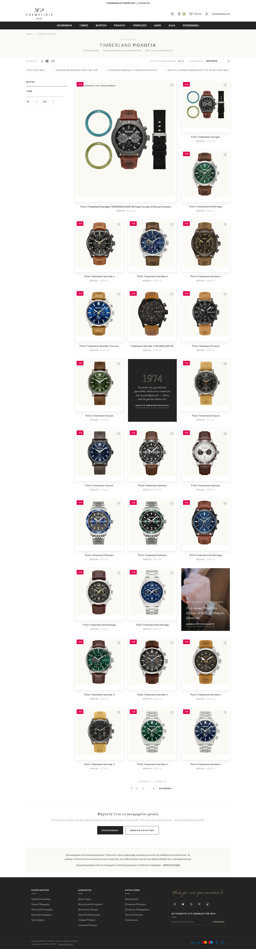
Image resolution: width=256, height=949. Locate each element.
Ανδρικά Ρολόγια (86, 920)
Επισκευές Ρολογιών (135, 904)
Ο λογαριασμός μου (221, 13)
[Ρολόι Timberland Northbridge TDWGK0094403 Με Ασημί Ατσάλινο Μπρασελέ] (152, 592)
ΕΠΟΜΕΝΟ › (166, 788)
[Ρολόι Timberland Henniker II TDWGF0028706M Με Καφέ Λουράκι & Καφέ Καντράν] (205, 244)
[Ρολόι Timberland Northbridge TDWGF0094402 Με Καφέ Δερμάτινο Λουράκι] (99, 592)
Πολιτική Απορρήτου (41, 914)
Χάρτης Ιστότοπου (66, 944)
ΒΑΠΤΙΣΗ (101, 25)
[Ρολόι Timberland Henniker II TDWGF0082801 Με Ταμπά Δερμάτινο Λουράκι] (205, 662)
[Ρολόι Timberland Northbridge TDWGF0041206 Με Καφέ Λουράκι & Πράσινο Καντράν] (205, 174)
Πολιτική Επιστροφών (42, 909)
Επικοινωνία (110, 830)
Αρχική (29, 34)
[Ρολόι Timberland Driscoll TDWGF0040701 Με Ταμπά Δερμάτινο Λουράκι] (205, 313)
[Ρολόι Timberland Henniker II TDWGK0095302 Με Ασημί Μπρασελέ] (152, 732)
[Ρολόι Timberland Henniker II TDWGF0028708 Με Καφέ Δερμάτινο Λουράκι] (152, 662)
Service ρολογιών (142, 830)
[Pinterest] (199, 904)
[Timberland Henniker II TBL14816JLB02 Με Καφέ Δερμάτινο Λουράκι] (152, 313)
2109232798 (144, 3)
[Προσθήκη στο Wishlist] (172, 85)
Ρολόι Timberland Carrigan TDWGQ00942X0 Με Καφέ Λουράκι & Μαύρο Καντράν (125, 206)
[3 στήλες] (47, 61)
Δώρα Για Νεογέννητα (89, 914)
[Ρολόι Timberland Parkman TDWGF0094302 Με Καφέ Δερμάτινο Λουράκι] (205, 453)
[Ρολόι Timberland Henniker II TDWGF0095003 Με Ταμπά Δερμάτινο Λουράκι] (99, 732)
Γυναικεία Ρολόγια (87, 925)
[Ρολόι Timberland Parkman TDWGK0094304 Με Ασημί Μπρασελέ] (152, 523)
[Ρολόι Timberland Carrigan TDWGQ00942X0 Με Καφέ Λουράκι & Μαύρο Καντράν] (125, 139)
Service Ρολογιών (134, 914)
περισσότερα (171, 865)
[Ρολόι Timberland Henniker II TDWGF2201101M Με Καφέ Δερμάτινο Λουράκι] (99, 662)
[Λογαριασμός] (207, 14)
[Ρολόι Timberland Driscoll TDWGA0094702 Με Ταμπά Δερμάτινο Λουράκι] (205, 383)
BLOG (172, 25)
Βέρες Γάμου (84, 899)
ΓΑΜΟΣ (84, 25)
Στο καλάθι (126, 200)
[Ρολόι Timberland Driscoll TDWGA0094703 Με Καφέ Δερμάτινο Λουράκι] (99, 453)
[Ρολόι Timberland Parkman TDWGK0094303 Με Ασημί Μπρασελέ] (99, 523)
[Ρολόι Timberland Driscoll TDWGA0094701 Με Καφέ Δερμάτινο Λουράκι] (99, 383)
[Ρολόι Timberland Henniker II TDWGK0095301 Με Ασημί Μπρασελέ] (205, 732)
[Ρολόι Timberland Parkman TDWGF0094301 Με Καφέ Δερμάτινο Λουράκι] (152, 453)
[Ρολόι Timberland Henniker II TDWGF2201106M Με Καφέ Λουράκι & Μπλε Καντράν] (152, 244)
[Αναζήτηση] (172, 14)
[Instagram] (191, 904)
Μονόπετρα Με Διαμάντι (90, 904)
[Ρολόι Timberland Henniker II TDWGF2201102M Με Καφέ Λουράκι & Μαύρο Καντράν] (99, 244)
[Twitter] (183, 904)
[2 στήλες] (42, 61)
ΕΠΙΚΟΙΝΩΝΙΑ (191, 25)
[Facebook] (175, 904)
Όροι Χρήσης (37, 920)
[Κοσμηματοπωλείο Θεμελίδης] (39, 13)
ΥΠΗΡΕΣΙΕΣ (140, 25)
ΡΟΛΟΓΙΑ (119, 25)
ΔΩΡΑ (157, 25)
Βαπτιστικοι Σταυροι (88, 909)
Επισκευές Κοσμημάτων (137, 909)
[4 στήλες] (53, 61)
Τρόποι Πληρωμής (40, 904)
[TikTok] (207, 904)
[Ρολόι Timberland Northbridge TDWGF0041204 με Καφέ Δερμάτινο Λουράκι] (205, 523)
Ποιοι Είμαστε (132, 899)
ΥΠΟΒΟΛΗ (219, 922)
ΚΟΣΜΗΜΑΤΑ (64, 25)
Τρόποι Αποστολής (40, 899)
